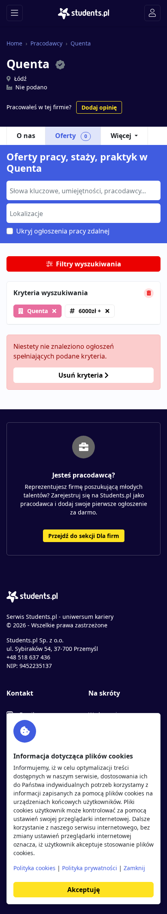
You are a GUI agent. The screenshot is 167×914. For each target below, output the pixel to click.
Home (14, 43)
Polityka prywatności (89, 868)
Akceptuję (83, 889)
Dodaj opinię (99, 107)
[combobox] (83, 190)
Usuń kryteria (81, 375)
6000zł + (90, 311)
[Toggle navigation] (14, 13)
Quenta (81, 43)
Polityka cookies (34, 868)
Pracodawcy (46, 43)
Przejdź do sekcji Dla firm (83, 536)
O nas (26, 135)
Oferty (71, 135)
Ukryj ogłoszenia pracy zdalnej (62, 231)
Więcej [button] (121, 135)
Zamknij (134, 868)
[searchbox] (82, 190)
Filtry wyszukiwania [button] (88, 263)
